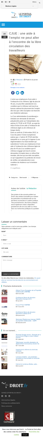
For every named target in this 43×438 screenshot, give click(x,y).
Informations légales (8, 400)
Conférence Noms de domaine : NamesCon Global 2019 (26, 312)
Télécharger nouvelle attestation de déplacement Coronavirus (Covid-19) (27, 343)
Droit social (23, 177)
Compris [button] (25, 435)
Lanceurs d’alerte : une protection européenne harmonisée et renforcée (28, 357)
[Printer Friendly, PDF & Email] (16, 84)
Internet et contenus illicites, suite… (27, 364)
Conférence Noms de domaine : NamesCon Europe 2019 (26, 298)
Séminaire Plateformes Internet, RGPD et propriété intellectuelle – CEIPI (28, 320)
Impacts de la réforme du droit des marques (27, 350)
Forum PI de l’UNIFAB (23, 305)
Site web (5, 248)
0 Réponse (35, 177)
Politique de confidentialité (11, 403)
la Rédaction (19, 80)
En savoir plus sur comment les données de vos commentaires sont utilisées (21, 280)
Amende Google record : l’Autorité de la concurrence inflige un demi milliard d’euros (28, 336)
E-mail (4, 240)
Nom (4, 231)
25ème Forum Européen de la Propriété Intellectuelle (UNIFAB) (28, 291)
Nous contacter (7, 406)
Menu (34, 2)
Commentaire (7, 256)
